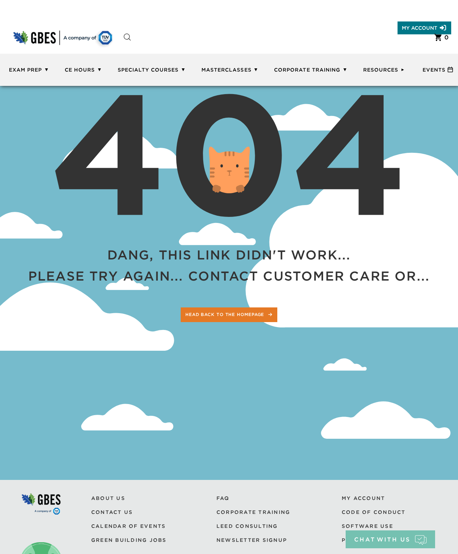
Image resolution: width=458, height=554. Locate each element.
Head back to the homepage (225, 314)
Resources (380, 70)
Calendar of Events (128, 526)
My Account (419, 28)
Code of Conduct (374, 512)
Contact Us (112, 512)
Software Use (367, 526)
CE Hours (80, 70)
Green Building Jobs (129, 540)
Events (434, 70)
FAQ (223, 498)
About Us (108, 498)
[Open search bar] (127, 43)
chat (382, 539)
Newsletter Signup (251, 540)
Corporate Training (307, 70)
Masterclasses (226, 70)
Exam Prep (25, 70)
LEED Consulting (247, 526)
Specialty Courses (148, 70)
